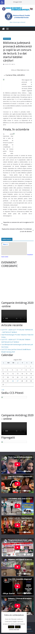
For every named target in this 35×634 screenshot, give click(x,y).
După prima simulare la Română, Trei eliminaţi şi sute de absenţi (17, 230)
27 (17, 381)
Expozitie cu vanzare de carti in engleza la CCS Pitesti (18, 223)
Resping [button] (11, 627)
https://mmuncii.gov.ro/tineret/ (17, 22)
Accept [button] (17, 627)
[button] (2, 2)
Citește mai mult (14, 629)
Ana (14, 64)
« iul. (2, 390)
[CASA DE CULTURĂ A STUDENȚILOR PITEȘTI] (3, 29)
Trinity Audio (20, 70)
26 (13, 381)
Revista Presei (7, 38)
